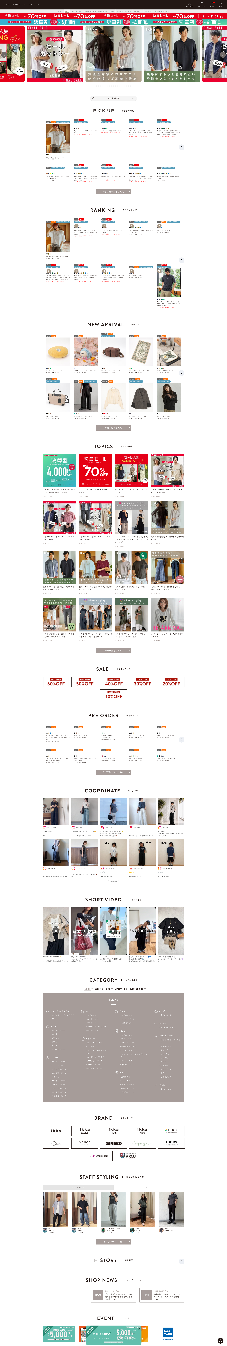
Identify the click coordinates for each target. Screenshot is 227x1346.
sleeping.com (162, 11)
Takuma (51, 1316)
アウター (54, 1112)
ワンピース (55, 1143)
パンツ (122, 1117)
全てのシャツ (126, 1101)
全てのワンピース (59, 1147)
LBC (60, 11)
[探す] (220, 5)
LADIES (113, 1086)
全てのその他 (166, 1175)
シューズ (163, 1109)
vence (128, 11)
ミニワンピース (58, 1151)
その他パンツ (126, 1150)
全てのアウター (58, 1116)
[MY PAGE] (189, 5)
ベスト (55, 1131)
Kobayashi (169, 1316)
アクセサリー (166, 1132)
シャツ (122, 1097)
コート (55, 1120)
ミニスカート (126, 1166)
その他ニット (92, 1116)
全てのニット (92, 1101)
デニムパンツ (126, 1136)
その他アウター (58, 1135)
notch (120, 11)
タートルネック (93, 1150)
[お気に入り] (201, 5)
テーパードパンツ (128, 1132)
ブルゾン (55, 1128)
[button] (4, 55)
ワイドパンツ (126, 1125)
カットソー (90, 1124)
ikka (112, 11)
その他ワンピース (59, 1182)
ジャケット (56, 1124)
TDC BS (149, 11)
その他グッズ (166, 1163)
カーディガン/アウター (96, 1112)
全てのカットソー (94, 1129)
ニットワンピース (59, 1178)
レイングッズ (166, 1155)
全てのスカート (127, 1163)
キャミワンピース (59, 1170)
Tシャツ (90, 1132)
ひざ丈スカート (127, 1174)
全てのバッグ (166, 1101)
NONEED (138, 11)
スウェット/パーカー (95, 1147)
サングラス (165, 1140)
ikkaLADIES (90, 11)
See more (113, 968)
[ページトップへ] (220, 1341)
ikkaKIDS (103, 11)
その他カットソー (94, 1154)
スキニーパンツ (127, 1129)
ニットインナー (93, 1105)
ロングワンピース (59, 1159)
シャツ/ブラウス (128, 1105)
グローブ (164, 1136)
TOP (67, 11)
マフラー (164, 1151)
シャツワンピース (59, 1174)
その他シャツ (126, 1109)
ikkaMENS (77, 11)
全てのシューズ (167, 1113)
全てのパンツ (126, 1121)
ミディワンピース (59, 1155)
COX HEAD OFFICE (114, 1314)
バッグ (162, 1097)
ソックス (164, 1144)
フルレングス (126, 1147)
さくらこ (139, 1316)
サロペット (56, 1163)
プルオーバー (92, 1109)
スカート (123, 1159)
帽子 (162, 1159)
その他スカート (127, 1178)
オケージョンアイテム (60, 1097)
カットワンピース (59, 1166)
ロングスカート (127, 1170)
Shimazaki (111, 1316)
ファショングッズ (166, 1122)
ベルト (163, 1147)
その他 (162, 1171)
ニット (88, 1097)
